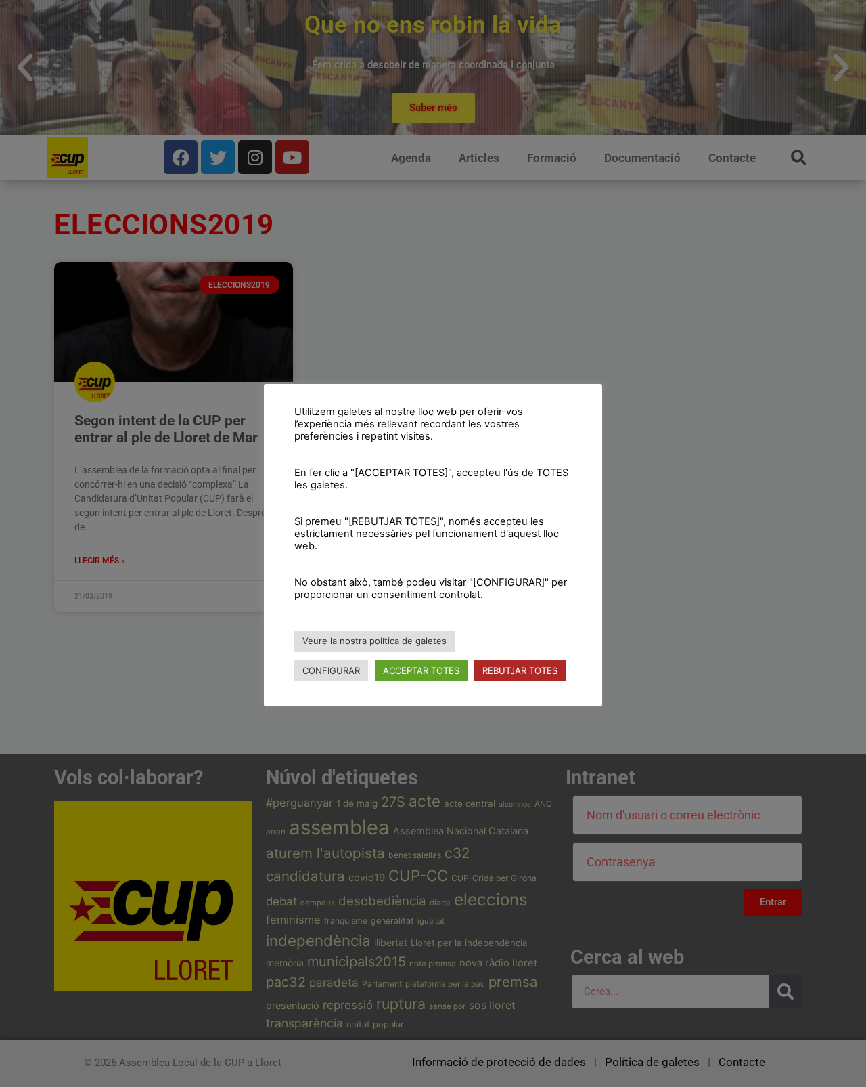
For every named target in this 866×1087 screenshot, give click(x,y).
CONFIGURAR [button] (331, 670)
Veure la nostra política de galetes (374, 640)
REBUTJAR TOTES (519, 670)
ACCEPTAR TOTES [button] (421, 670)
